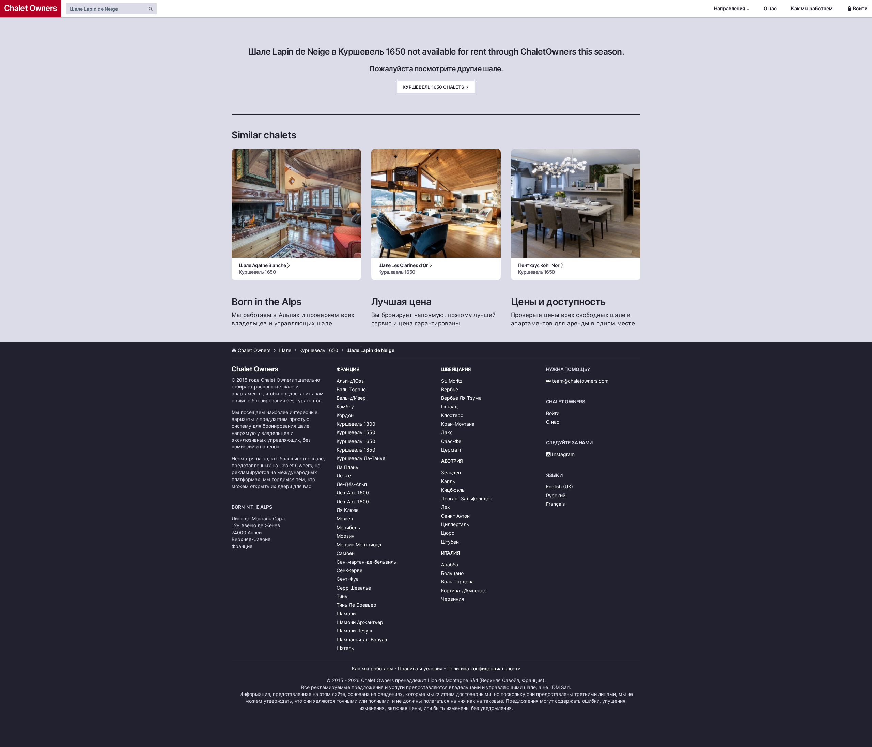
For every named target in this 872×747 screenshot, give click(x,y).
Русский (555, 495)
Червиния (452, 599)
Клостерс (452, 415)
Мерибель (348, 527)
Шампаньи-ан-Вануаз (362, 639)
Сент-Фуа (348, 579)
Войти (860, 8)
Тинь (342, 596)
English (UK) (559, 486)
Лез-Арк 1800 (353, 501)
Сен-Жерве (349, 570)
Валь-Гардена (457, 581)
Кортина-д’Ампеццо (463, 590)
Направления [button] (729, 8)
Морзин (345, 536)
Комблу (345, 406)
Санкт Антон (455, 516)
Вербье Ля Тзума (461, 398)
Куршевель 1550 (356, 432)
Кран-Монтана (457, 424)
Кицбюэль (453, 490)
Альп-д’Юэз (350, 381)
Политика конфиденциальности (483, 668)
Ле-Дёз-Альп (352, 484)
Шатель (345, 648)
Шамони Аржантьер (360, 622)
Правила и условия (420, 668)
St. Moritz (452, 381)
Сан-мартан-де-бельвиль (366, 562)
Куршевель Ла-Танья (361, 458)
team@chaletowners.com (579, 381)
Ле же (344, 475)
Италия (450, 553)
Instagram (563, 454)
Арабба (449, 564)
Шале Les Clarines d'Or (403, 268)
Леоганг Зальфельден (466, 498)
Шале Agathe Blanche (262, 268)
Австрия (452, 461)
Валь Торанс (351, 389)
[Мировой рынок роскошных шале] (30, 8)
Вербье (449, 389)
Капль (448, 481)
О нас (770, 8)
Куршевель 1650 (356, 441)
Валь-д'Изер (351, 398)
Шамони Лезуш (354, 631)
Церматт (451, 450)
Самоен (346, 553)
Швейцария (456, 369)
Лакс (447, 432)
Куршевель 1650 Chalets (434, 87)
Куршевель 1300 (356, 424)
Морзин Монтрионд (359, 544)
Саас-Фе (451, 441)
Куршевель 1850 (356, 450)
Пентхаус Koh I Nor (539, 268)
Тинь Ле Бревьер (356, 605)
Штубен (450, 542)
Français (555, 504)
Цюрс (447, 533)
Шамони (346, 613)
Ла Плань (347, 467)
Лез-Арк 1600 (353, 493)
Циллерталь (455, 524)
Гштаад (449, 406)
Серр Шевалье (354, 588)
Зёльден (451, 472)
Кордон (345, 415)
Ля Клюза (348, 510)
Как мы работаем (812, 8)
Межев (345, 518)
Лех (445, 507)
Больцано (452, 573)
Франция (348, 369)
